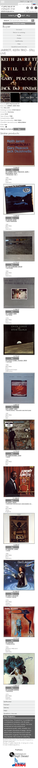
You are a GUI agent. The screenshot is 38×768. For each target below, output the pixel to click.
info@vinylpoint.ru (7, 11)
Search (6, 20)
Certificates (19, 41)
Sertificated (7, 701)
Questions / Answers (10, 713)
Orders (19, 38)
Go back (19, 29)
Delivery (6, 707)
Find (32, 20)
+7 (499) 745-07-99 (8, 7)
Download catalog (19, 23)
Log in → (23, 1)
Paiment (6, 704)
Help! (5, 710)
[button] (35, 57)
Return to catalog (19, 32)
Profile (19, 35)
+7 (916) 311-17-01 (8, 9)
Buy (19, 129)
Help (19, 44)
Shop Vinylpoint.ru (9, 716)
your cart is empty (25, 4)
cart (31, 1)
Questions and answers (19, 47)
